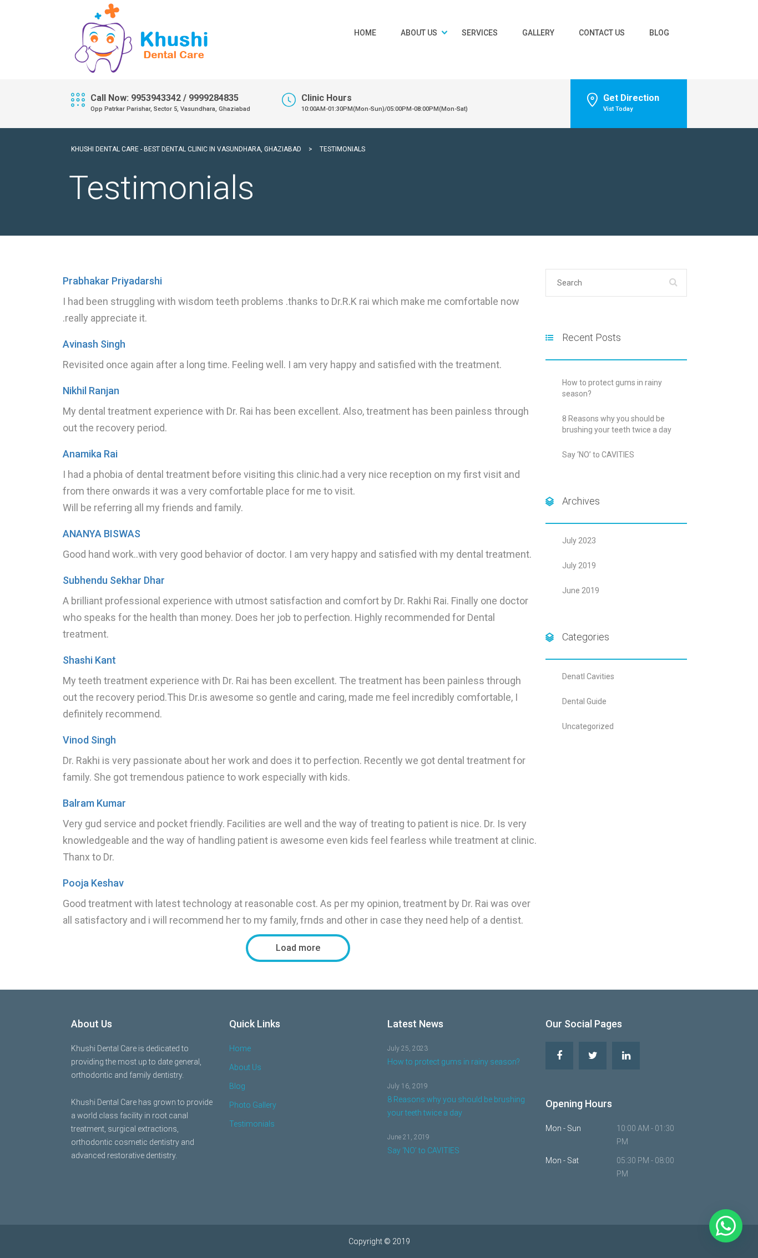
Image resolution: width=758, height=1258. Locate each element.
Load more (298, 948)
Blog (659, 32)
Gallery (538, 32)
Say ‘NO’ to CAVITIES (598, 454)
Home (365, 32)
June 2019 (580, 590)
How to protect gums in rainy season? (453, 1061)
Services (480, 32)
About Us (419, 32)
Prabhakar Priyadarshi (112, 281)
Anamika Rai (90, 454)
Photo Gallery (252, 1105)
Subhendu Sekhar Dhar (114, 580)
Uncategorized (588, 726)
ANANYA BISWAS (101, 533)
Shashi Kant (89, 660)
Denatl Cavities (588, 676)
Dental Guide (584, 701)
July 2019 (579, 565)
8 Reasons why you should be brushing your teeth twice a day (456, 1106)
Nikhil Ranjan (91, 390)
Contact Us (602, 32)
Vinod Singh (89, 740)
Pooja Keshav (93, 883)
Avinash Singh (94, 344)
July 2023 (579, 540)
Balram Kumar (94, 803)
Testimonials (252, 1123)
